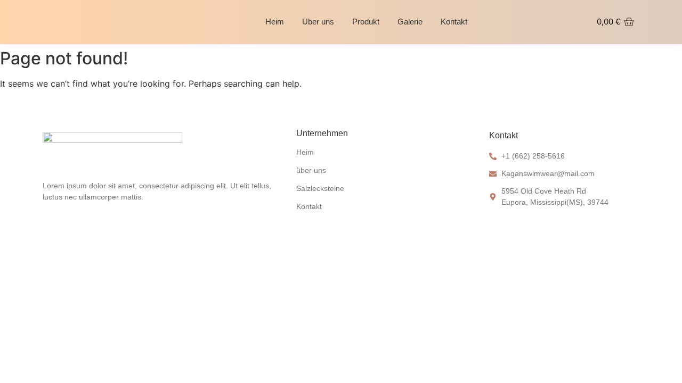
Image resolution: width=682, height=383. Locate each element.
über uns (311, 170)
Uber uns (318, 21)
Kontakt (454, 21)
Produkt (365, 21)
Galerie (410, 21)
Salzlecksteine (320, 188)
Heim (274, 21)
